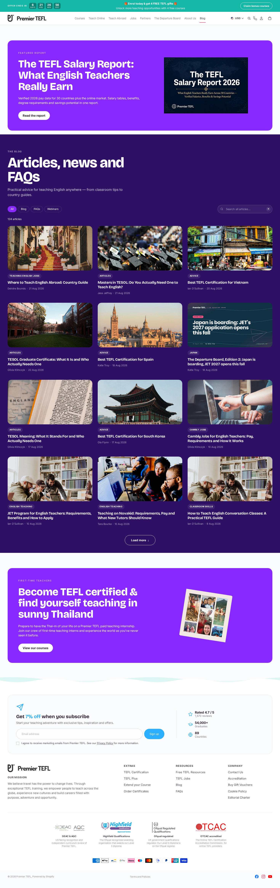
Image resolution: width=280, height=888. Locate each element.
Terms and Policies (140, 876)
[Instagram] (263, 876)
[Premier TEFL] (53, 768)
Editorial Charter (239, 797)
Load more (140, 540)
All (12, 208)
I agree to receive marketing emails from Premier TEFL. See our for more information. (80, 743)
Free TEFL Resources (190, 772)
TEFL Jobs (183, 778)
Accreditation (237, 778)
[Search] (249, 18)
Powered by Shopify (43, 876)
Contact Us (235, 772)
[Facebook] (256, 876)
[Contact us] (255, 18)
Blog (23, 208)
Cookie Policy (237, 791)
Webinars (52, 208)
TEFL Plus (131, 778)
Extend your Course (137, 785)
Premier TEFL (23, 876)
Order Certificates (136, 791)
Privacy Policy (105, 743)
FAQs (37, 208)
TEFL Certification (136, 772)
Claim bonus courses (256, 5)
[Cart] (270, 18)
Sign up (154, 733)
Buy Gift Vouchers (240, 785)
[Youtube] (270, 876)
